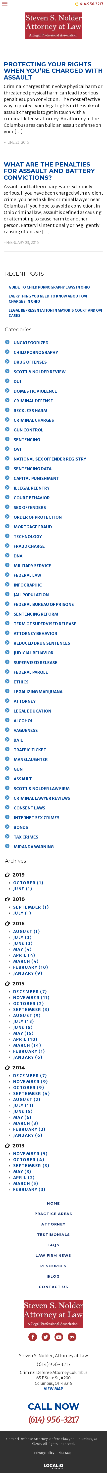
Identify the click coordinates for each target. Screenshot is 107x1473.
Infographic (28, 585)
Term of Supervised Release (45, 623)
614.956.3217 (91, 4)
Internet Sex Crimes (36, 817)
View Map (53, 1389)
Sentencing (27, 439)
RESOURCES (53, 1266)
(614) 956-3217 (54, 1364)
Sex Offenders (30, 507)
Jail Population (31, 594)
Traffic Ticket (30, 749)
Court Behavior (32, 497)
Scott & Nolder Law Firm (42, 788)
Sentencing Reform (36, 614)
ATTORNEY (53, 1224)
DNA (18, 555)
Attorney (25, 701)
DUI (17, 381)
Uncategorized (31, 342)
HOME (53, 1203)
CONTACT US (53, 1287)
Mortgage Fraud (33, 526)
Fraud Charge (29, 546)
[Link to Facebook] (32, 1337)
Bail (18, 740)
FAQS (54, 1245)
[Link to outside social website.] (72, 1337)
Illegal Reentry (32, 488)
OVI (17, 449)
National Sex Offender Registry (50, 459)
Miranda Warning (34, 846)
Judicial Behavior (34, 652)
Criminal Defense (33, 400)
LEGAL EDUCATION (32, 711)
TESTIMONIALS (53, 1234)
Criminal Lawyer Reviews (42, 798)
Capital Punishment (36, 478)
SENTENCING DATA (33, 468)
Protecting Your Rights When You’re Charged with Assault (53, 71)
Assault (23, 778)
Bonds (21, 827)
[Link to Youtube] (58, 1337)
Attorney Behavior (35, 633)
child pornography (36, 352)
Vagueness (26, 730)
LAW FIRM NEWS (53, 1255)
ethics (21, 681)
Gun (18, 769)
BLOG (53, 1276)
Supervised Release (35, 662)
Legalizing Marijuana (38, 691)
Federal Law (27, 575)
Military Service (32, 565)
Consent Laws (29, 807)
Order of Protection (38, 517)
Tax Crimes (26, 837)
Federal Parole (31, 672)
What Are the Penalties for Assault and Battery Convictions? (49, 171)
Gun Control (28, 429)
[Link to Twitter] (46, 1337)
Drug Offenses (30, 362)
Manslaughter (31, 759)
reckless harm (30, 410)
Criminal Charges (34, 420)
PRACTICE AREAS (53, 1214)
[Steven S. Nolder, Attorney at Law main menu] (4, 3)
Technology (28, 536)
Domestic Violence (35, 391)
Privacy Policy (44, 1453)
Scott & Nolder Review (39, 371)
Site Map (65, 1453)
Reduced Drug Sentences (42, 643)
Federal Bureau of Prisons (44, 604)
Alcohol (23, 720)
